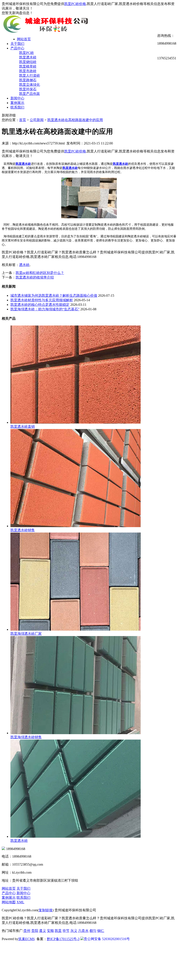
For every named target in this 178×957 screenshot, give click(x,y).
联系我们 (17, 107)
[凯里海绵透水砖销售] (75, 733)
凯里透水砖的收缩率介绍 (35, 277)
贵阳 (34, 931)
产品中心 (17, 48)
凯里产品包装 (29, 94)
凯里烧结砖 (27, 62)
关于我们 (17, 43)
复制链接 (46, 910)
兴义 (73, 931)
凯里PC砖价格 (75, 4)
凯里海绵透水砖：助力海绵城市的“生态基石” (44, 309)
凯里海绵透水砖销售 (26, 737)
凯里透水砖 (27, 57)
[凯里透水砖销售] (75, 526)
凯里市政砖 (27, 71)
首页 (22, 120)
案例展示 (17, 103)
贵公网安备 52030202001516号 (107, 939)
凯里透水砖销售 (22, 530)
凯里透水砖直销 (22, 426)
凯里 (58, 931)
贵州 (26, 931)
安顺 (50, 931)
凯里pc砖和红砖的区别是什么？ (40, 273)
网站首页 (24, 39)
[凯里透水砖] (75, 836)
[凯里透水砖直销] (75, 422)
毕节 (66, 931)
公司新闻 (37, 120)
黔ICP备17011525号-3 (63, 939)
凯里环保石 (27, 89)
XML (20, 902)
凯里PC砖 (26, 53)
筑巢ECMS (26, 939)
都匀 (92, 931)
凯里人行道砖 (29, 75)
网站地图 (9, 902)
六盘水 (83, 931)
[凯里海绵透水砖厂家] (75, 629)
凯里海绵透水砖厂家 (26, 633)
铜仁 (100, 931)
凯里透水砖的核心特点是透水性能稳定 (39, 304)
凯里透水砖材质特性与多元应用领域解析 (41, 300)
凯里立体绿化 (29, 84)
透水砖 (24, 265)
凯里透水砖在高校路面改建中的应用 (75, 120)
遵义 (42, 931)
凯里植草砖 (27, 66)
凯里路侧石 (27, 80)
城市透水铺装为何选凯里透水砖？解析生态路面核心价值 (53, 295)
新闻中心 (17, 98)
